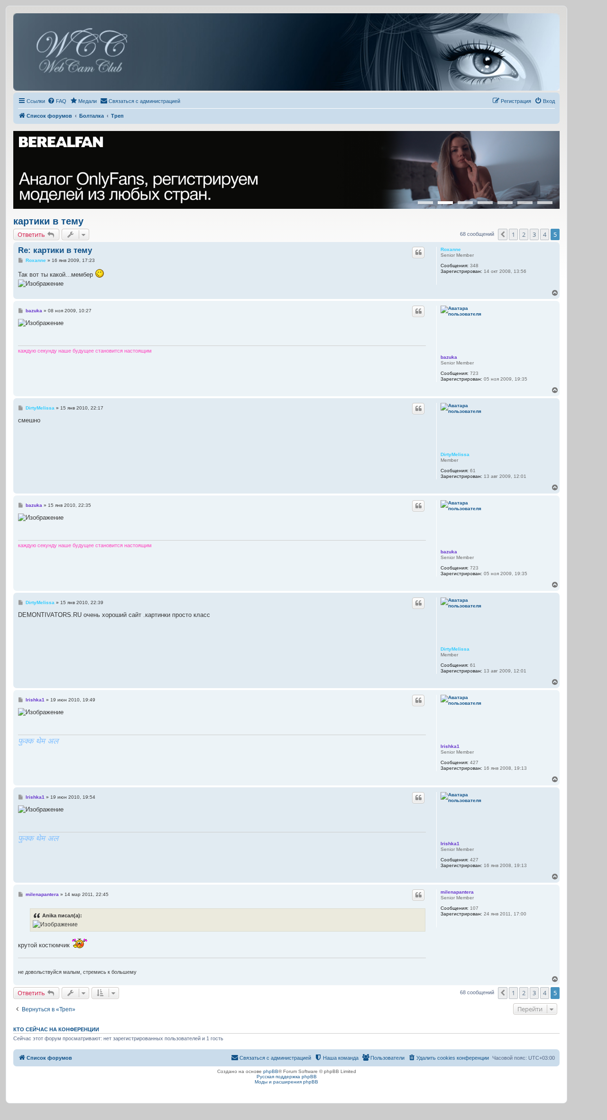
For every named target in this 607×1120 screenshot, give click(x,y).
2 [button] (523, 234)
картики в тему (48, 221)
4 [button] (544, 234)
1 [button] (513, 234)
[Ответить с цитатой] (418, 252)
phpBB (270, 1071)
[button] (502, 234)
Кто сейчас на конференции (56, 1029)
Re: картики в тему (55, 250)
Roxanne (451, 249)
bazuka (449, 357)
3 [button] (534, 234)
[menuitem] (56, 101)
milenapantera (457, 892)
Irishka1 (450, 746)
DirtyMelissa (455, 454)
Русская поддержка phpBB (287, 1076)
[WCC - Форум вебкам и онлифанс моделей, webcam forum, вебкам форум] (286, 52)
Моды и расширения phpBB (286, 1081)
